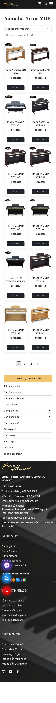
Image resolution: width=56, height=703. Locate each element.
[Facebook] (18, 672)
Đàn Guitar (9, 435)
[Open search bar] (45, 4)
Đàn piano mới (11, 422)
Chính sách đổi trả (11, 649)
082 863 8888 (29, 491)
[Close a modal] (3, 344)
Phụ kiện (8, 447)
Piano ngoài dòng (11, 560)
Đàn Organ (9, 441)
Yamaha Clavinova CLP (14, 565)
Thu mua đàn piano (12, 610)
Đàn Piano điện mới (14, 398)
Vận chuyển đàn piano (14, 615)
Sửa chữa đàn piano (12, 600)
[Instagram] (3, 672)
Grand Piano (10, 404)
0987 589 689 (33, 496)
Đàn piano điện (12, 416)
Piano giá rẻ (10, 429)
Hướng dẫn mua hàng (13, 658)
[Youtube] (10, 672)
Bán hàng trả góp (11, 654)
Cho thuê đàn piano (12, 619)
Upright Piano (11, 410)
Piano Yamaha (9, 551)
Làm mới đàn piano (12, 605)
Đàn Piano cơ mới (13, 392)
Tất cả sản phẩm (12, 385)
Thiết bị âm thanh (13, 453)
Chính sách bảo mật (12, 644)
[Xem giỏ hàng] (39, 4)
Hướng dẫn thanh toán (14, 663)
